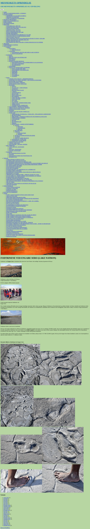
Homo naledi (9, 213)
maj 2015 (5, 521)
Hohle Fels (19, 129)
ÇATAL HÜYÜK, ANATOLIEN (16, 146)
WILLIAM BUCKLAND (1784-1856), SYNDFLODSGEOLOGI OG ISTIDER (24, 42)
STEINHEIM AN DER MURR (19, 140)
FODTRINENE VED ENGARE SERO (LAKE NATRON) (25, 52)
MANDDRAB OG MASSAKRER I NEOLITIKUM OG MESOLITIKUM (23, 172)
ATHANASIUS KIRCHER (12, 28)
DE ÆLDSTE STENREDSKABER (14, 199)
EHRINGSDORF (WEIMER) (18, 118)
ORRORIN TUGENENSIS (12, 17)
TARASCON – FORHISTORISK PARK (21, 102)
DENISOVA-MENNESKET (9, 19)
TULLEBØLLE (15, 75)
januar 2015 (6, 524)
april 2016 (5, 516)
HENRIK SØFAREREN (12, 33)
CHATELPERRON (16, 92)
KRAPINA (11, 110)
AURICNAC (15, 89)
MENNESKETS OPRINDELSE (16, 2)
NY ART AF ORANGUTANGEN (14, 226)
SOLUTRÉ (14, 100)
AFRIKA (8, 47)
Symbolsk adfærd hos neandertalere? (14, 231)
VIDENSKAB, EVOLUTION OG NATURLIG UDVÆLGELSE (21, 183)
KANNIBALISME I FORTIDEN (13, 170)
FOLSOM (11, 154)
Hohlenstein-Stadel (21, 133)
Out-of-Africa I (9, 230)
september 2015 (6, 519)
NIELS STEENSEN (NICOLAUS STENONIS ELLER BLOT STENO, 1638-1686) (25, 38)
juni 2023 (5, 500)
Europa (7, 77)
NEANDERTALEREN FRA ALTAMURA (16, 225)
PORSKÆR (14, 71)
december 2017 (6, 510)
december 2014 (6, 525)
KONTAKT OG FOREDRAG (10, 192)
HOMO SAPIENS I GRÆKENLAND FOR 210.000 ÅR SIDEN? (21, 215)
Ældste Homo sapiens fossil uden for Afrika (16, 197)
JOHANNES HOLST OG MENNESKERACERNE (18, 36)
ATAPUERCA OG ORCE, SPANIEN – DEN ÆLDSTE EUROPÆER (25, 80)
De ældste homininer (8, 14)
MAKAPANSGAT (16, 49)
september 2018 (6, 506)
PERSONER (6, 24)
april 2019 (5, 504)
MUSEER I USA (13, 157)
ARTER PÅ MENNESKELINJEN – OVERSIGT (14, 13)
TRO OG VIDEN (10, 182)
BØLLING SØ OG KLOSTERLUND (18, 57)
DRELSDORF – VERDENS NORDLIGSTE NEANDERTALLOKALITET (29, 116)
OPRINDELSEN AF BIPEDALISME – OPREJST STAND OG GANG (22, 174)
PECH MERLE (15, 96)
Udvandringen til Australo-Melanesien (14, 233)
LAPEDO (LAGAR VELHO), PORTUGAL (19, 111)
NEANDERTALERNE (8, 23)
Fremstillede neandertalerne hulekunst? (14, 208)
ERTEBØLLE (12, 58)
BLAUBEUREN (18, 130)
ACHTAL (17, 125)
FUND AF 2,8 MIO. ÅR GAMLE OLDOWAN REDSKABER (20, 235)
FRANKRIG (12, 85)
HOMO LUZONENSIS (11, 212)
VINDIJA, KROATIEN (14, 143)
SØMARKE (14, 72)
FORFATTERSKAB (8, 186)
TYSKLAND (12, 112)
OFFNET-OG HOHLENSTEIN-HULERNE (25, 135)
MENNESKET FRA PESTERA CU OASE (16, 221)
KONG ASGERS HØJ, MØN (18, 68)
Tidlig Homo (6, 43)
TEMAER (5, 158)
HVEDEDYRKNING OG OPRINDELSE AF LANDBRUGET (20, 169)
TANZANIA (12, 51)
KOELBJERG (12, 66)
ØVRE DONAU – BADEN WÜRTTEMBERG (23, 124)
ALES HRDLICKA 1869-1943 (13, 26)
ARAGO (14, 86)
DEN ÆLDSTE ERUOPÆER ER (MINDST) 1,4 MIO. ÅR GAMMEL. (22, 201)
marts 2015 (5, 522)
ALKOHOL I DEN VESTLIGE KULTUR (16, 160)
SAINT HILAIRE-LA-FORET (19, 97)
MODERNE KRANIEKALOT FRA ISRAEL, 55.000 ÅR (19, 222)
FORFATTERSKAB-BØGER (13, 187)
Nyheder (5, 193)
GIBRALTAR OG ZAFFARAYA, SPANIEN (19, 107)
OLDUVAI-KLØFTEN (17, 53)
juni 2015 (5, 520)
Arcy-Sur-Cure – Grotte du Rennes (19, 87)
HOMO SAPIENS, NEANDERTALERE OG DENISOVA (19, 217)
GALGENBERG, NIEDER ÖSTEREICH (18, 106)
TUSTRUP (14, 76)
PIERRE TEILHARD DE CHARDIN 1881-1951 (17, 39)
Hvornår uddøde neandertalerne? (13, 220)
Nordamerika (9, 152)
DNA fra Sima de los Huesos (12, 203)
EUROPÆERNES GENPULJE (13, 167)
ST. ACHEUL (15, 101)
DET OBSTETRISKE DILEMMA (14, 165)
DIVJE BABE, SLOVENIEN (16, 81)
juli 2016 (5, 515)
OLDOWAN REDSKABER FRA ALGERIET (16, 228)
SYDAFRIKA (12, 48)
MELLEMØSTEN (10, 145)
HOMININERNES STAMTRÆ (10, 44)
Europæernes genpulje (11, 207)
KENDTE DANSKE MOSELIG (16, 61)
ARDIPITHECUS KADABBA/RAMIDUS (16, 15)
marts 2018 (5, 509)
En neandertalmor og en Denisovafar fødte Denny (17, 204)
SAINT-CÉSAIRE (16, 99)
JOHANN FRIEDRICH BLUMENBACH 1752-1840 (18, 34)
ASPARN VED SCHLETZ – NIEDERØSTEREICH (21, 78)
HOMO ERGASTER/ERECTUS (11, 20)
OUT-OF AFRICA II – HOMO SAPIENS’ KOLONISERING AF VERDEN (23, 175)
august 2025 (6, 497)
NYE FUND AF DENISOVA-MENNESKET (16, 227)
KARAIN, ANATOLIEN (15, 150)
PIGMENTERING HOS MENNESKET (15, 177)
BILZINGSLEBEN (16, 115)
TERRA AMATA (16, 104)
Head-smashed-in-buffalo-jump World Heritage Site (20, 155)
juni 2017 (5, 511)
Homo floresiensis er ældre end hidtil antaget (16, 211)
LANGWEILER (15, 119)
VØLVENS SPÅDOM (11, 184)
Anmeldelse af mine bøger (12, 188)
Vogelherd (19, 134)
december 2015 (6, 517)
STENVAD (14, 73)
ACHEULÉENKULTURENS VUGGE (15, 159)
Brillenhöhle (20, 126)
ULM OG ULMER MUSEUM (22, 138)
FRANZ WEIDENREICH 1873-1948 (14, 32)
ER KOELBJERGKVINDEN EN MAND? (16, 206)
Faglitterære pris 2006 (11, 189)
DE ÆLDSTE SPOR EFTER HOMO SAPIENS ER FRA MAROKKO (22, 198)
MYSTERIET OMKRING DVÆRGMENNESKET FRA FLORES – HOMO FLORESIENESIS (28, 223)
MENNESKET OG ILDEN (12, 173)
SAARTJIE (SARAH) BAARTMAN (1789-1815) (17, 178)
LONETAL (17, 131)
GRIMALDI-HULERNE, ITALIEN (17, 109)
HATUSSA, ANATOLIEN (15, 149)
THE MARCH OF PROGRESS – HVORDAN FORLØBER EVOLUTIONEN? (24, 181)
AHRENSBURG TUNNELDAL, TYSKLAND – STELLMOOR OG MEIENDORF (31, 114)
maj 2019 (5, 502)
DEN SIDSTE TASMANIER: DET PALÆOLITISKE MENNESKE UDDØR (24, 164)
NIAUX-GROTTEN (16, 95)
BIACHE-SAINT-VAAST (18, 90)
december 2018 (6, 505)
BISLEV (11, 56)
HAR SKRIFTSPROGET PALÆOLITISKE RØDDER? (19, 209)
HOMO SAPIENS (7, 22)
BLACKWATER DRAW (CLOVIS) (17, 153)
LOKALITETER (7, 46)
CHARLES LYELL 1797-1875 (13, 29)
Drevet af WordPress (5, 527)
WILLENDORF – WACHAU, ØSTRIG (18, 144)
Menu (2, 9)
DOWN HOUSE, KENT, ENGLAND (18, 83)
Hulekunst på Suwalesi (11, 236)
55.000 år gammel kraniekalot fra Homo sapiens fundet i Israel (20, 194)
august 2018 (6, 507)
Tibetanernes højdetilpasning (12, 232)
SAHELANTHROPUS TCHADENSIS (15, 18)
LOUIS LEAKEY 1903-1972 (13, 37)
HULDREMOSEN (16, 65)
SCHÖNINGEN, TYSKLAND (19, 139)
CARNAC (14, 91)
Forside (5, 12)
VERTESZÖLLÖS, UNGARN (16, 141)
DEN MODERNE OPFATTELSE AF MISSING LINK (18, 162)
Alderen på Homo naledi (11, 196)
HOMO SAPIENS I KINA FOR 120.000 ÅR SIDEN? (18, 216)
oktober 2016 (6, 514)
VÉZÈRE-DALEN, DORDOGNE (20, 105)
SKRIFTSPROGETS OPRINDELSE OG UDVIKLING (19, 179)
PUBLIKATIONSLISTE (12, 191)
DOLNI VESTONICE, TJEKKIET (17, 82)
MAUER (14, 120)
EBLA (10, 148)
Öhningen (14, 123)
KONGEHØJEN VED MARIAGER (20, 70)
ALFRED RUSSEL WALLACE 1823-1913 (16, 27)
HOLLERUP (12, 60)
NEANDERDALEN (16, 121)
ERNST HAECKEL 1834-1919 (13, 31)
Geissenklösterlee (21, 128)
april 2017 (5, 512)
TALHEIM (17, 136)
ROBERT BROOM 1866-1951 (13, 41)
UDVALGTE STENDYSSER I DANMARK (19, 67)
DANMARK (9, 55)
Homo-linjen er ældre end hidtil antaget (15, 218)
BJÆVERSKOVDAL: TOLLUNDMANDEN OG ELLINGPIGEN (27, 62)
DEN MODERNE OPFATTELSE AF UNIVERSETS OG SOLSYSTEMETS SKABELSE (27, 163)
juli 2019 (5, 501)
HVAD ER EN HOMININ (12, 168)
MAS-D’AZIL (15, 94)
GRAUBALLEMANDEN (18, 63)
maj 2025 (5, 499)
